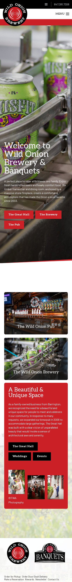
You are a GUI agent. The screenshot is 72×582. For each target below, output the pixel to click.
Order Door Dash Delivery (34, 576)
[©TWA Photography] (16, 482)
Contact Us (53, 579)
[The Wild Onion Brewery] (36, 359)
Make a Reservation (14, 579)
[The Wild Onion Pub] (36, 313)
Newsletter (40, 579)
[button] (46, 4)
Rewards (29, 579)
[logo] (15, 14)
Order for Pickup (12, 576)
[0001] (56, 487)
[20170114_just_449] (36, 487)
